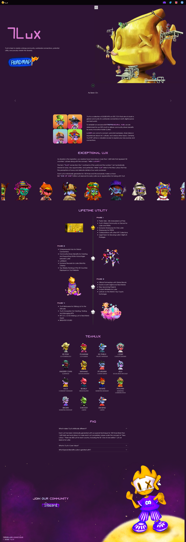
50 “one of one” (64, 176)
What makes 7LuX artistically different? (73, 428)
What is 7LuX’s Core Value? (69, 445)
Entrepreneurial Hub (114, 125)
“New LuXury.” (94, 161)
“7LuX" (66, 165)
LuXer (89, 133)
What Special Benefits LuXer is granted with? (75, 450)
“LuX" (101, 168)
